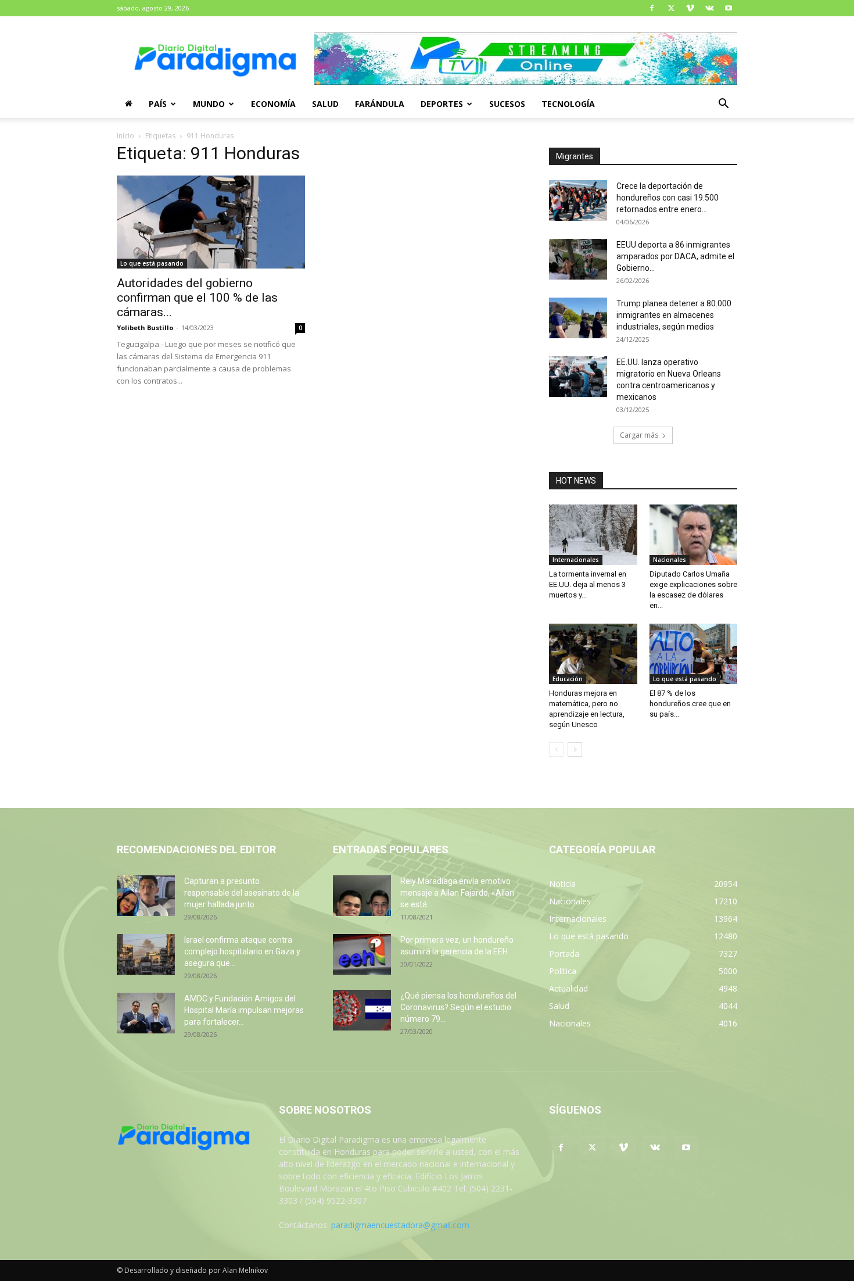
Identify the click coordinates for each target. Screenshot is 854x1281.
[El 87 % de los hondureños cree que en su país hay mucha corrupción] (694, 654)
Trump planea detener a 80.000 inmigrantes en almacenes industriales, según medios (673, 315)
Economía (273, 103)
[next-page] (575, 749)
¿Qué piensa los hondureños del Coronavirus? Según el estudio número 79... (458, 1007)
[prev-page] (556, 749)
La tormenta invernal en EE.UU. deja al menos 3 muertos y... (587, 584)
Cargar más (639, 435)
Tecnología (568, 103)
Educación (567, 679)
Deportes (442, 103)
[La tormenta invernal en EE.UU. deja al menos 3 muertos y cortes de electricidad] (593, 534)
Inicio (125, 136)
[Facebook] (652, 8)
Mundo (209, 103)
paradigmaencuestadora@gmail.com (400, 1224)
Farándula (379, 103)
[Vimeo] (690, 8)
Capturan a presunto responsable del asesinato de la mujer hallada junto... (241, 892)
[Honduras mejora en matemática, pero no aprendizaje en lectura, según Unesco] (593, 654)
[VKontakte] (709, 8)
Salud (325, 103)
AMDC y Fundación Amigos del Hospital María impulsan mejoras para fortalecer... (244, 1010)
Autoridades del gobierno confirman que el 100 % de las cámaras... (197, 297)
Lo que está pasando (152, 263)
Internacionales (575, 560)
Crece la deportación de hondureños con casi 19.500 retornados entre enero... (667, 197)
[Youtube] (728, 8)
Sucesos (507, 103)
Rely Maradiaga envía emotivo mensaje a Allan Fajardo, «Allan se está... (457, 892)
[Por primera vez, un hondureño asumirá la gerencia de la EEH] (362, 954)
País (158, 103)
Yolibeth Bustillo (145, 327)
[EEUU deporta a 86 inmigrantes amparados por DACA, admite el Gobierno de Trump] (578, 259)
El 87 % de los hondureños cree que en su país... (690, 703)
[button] (723, 104)
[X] (671, 8)
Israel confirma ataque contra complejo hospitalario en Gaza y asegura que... (242, 951)
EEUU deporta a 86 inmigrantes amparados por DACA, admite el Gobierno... (675, 256)
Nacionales (669, 560)
